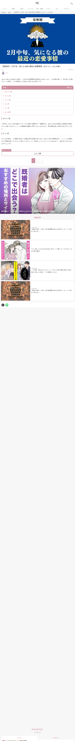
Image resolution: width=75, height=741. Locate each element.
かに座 (7, 104)
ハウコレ (3, 12)
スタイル (66, 9)
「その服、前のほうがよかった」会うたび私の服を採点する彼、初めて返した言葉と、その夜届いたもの (51, 271)
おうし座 (8, 96)
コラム (48, 9)
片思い (22, 9)
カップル (30, 9)
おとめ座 (8, 112)
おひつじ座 (8, 91)
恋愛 (13, 9)
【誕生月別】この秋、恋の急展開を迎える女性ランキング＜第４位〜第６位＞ (51, 291)
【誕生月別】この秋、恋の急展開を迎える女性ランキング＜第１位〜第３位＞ (51, 230)
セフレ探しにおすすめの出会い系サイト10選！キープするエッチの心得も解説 (51, 250)
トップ (4, 9)
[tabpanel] (37, 191)
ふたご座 (8, 100)
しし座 (7, 108)
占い (57, 9)
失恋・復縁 (39, 9)
